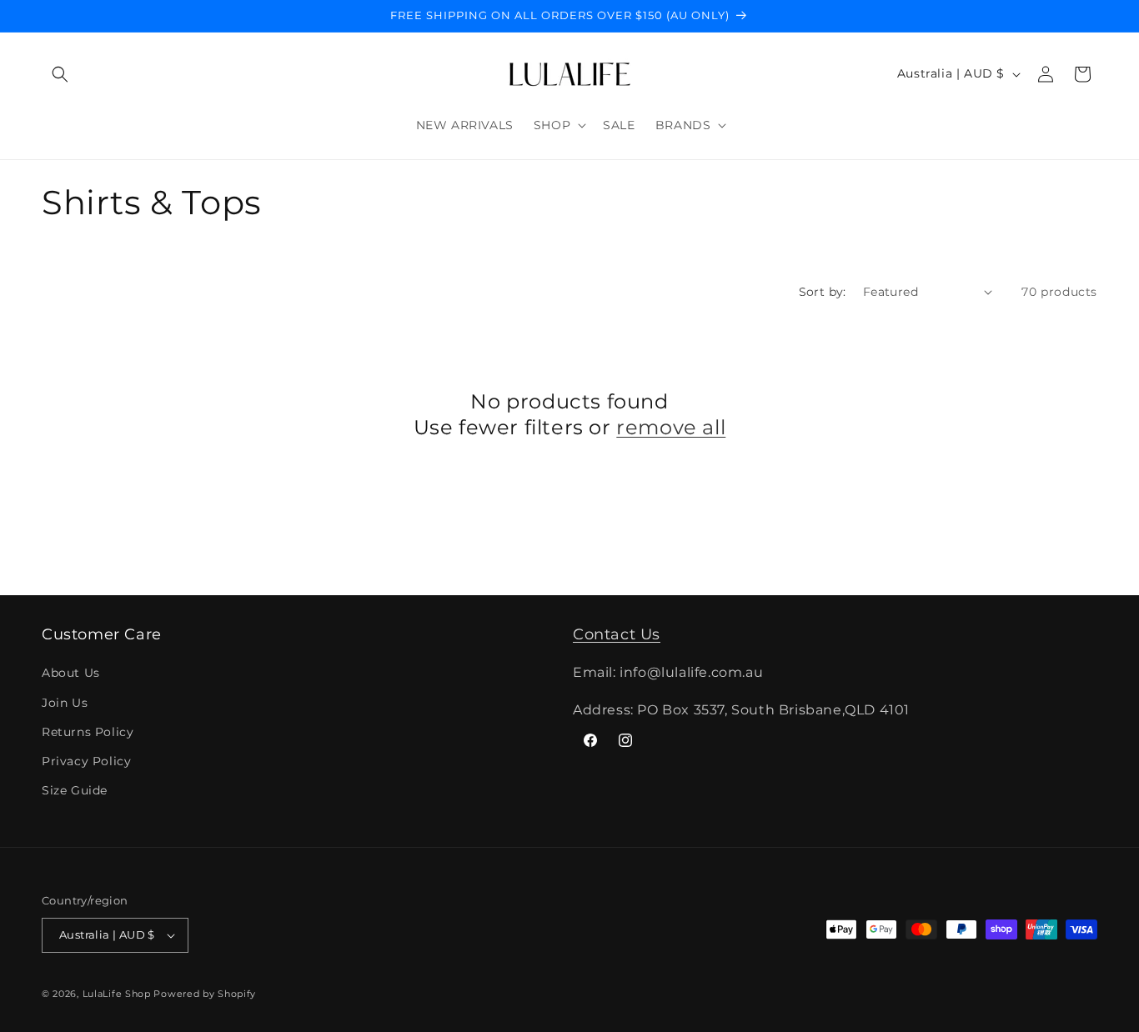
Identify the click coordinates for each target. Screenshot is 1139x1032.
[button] (60, 74)
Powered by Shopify (204, 993)
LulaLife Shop (117, 993)
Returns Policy (87, 731)
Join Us (65, 702)
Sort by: (822, 291)
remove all (670, 427)
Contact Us (616, 634)
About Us (71, 672)
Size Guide (75, 790)
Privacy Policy (86, 761)
